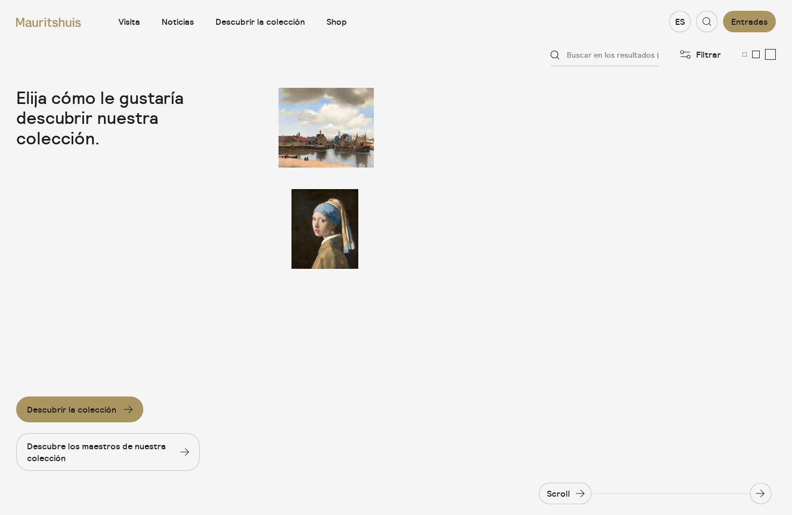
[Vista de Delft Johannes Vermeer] (326, 128)
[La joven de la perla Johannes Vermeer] (326, 229)
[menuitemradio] (744, 54)
